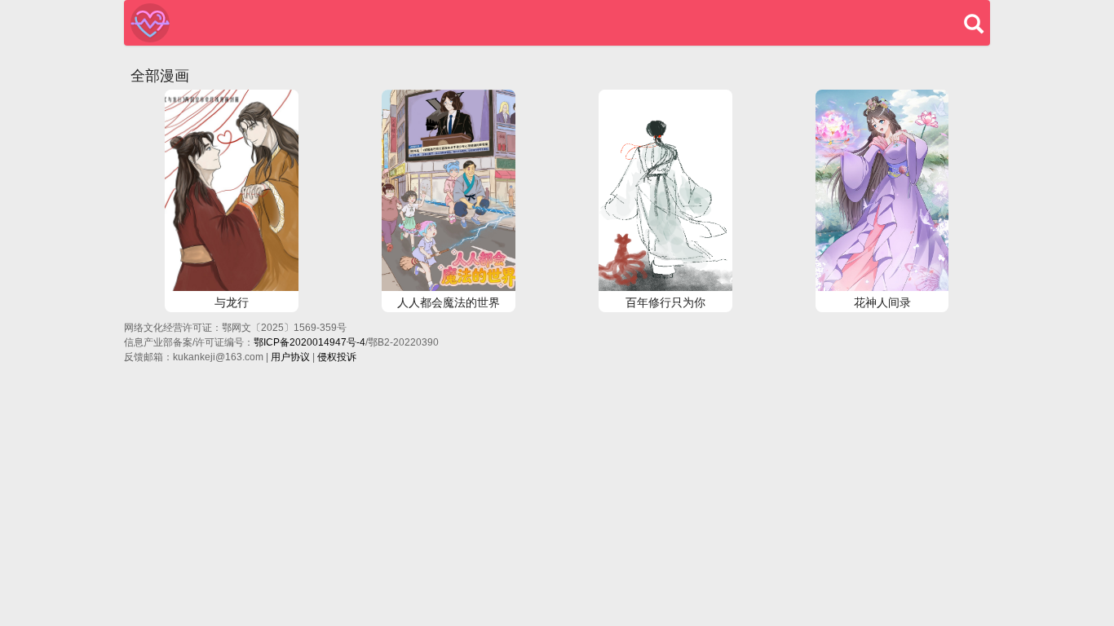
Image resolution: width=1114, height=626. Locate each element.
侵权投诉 (336, 357)
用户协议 (290, 357)
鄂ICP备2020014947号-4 (309, 342)
